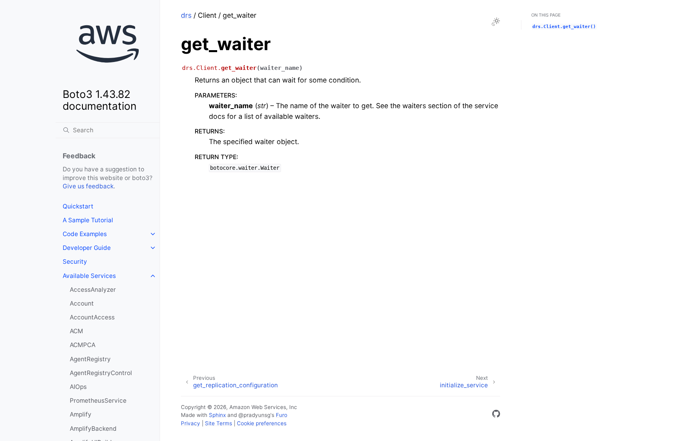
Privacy (190, 423)
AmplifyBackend (93, 428)
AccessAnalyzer (93, 289)
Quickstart (78, 206)
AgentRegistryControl (101, 373)
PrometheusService (98, 400)
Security (75, 261)
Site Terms (218, 423)
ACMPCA (82, 345)
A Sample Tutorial (88, 220)
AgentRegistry (90, 359)
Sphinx (217, 415)
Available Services (89, 276)
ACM (76, 331)
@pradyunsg (254, 415)
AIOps (78, 386)
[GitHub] (496, 415)
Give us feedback (88, 186)
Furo (281, 415)
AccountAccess (92, 317)
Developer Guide (87, 247)
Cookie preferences (262, 423)
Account (82, 303)
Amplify (80, 414)
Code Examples (85, 234)
